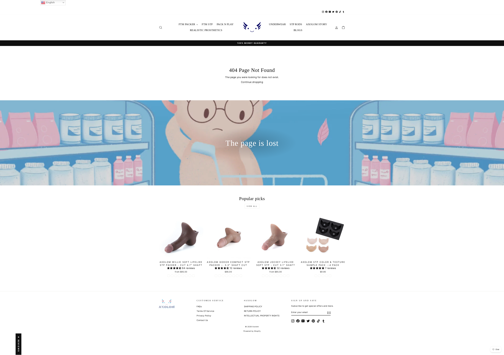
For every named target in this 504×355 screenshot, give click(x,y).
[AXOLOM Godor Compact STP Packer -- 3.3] (216, 275)
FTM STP (207, 24)
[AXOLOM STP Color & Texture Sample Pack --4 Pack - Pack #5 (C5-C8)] (330, 275)
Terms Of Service (205, 311)
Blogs (298, 30)
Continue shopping (252, 82)
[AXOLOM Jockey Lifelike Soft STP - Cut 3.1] (263, 275)
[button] (174, 268)
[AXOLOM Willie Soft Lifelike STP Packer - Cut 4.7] (168, 275)
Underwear (277, 24)
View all (252, 206)
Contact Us (202, 320)
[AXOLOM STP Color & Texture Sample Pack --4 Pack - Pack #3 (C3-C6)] (323, 275)
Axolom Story (316, 24)
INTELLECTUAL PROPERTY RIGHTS (262, 315)
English (50, 2)
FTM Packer (187, 24)
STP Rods (296, 24)
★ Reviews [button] (18, 344)
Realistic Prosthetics (206, 30)
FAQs (199, 306)
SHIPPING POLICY (253, 306)
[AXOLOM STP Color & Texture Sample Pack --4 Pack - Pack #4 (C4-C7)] (326, 275)
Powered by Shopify (252, 331)
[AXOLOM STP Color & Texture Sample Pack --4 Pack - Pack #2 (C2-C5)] (319, 275)
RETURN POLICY (252, 311)
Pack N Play (225, 24)
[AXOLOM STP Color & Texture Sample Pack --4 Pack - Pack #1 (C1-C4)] (316, 275)
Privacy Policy (204, 315)
